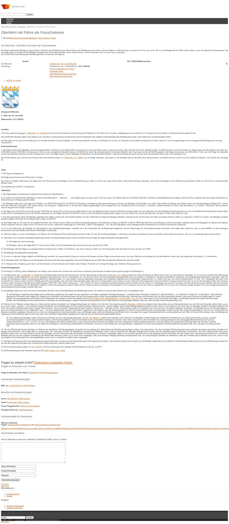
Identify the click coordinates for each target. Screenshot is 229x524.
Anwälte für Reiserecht (15, 506)
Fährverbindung (89, 429)
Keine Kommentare (22, 38)
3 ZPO (46, 351)
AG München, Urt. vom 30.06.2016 (63, 64)
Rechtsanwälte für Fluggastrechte (47, 425)
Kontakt (9, 496)
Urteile (8, 23)
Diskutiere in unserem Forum (53, 362)
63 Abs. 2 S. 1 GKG (57, 351)
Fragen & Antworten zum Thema (62, 69)
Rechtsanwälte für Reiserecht (19, 425)
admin (12, 38)
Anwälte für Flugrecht (14, 508)
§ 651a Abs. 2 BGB (133, 304)
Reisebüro (201, 429)
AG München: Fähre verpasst (18, 399)
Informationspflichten (109, 429)
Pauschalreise (165, 429)
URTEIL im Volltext (13, 81)
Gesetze (9, 21)
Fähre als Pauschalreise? (30, 406)
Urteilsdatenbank (12, 494)
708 (92, 347)
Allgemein (22, 27)
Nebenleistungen (142, 429)
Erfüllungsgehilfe (52, 429)
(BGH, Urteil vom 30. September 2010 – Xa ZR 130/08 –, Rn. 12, (113, 298)
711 (96, 347)
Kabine (119, 429)
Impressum (19, 520)
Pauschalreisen (44, 38)
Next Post (5, 486)
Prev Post (5, 484)
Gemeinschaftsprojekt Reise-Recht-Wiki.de (42, 520)
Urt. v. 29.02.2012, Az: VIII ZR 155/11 (20, 386)
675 (86, 318)
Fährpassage (68, 429)
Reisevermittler (221, 429)
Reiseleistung (210, 429)
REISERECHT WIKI (9, 27)
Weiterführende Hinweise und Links (63, 74)
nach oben (5, 522)
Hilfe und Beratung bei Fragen (61, 76)
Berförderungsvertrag (27, 429)
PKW (189, 429)
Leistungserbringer (129, 429)
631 (90, 318)
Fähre (61, 429)
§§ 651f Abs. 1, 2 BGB (30, 275)
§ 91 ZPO (38, 347)
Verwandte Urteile (56, 71)
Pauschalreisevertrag (178, 429)
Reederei (194, 429)
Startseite (10, 19)
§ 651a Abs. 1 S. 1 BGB (36, 133)
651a (150, 275)
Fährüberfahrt (78, 429)
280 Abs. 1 (97, 318)
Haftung (98, 429)
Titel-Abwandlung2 (26, 410)
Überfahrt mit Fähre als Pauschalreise (43, 373)
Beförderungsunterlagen (10, 429)
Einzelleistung (40, 429)
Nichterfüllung (154, 429)
